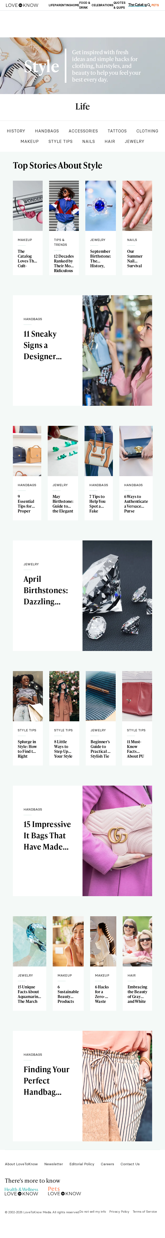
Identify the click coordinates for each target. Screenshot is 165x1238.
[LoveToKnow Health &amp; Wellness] (21, 1190)
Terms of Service (145, 1211)
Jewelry (134, 141)
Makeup (30, 141)
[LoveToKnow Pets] (64, 1190)
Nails (88, 141)
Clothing (147, 130)
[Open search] (149, 5)
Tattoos (117, 130)
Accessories (83, 130)
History (16, 130)
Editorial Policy (81, 1164)
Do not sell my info (92, 1211)
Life (82, 106)
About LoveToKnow (21, 1164)
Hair (110, 141)
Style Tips (60, 141)
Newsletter (53, 1164)
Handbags (47, 130)
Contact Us (130, 1164)
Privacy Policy (119, 1211)
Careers (107, 1164)
